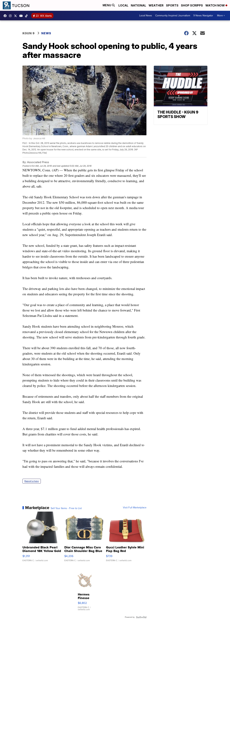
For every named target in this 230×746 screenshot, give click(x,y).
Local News (145, 15)
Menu (107, 5)
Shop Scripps (192, 5)
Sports (172, 5)
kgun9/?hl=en (11, 15)
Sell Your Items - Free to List (66, 508)
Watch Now (215, 5)
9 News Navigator (203, 15)
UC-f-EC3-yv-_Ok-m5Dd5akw (21, 15)
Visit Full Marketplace (134, 507)
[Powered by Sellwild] (141, 617)
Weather (156, 5)
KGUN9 (16, 15)
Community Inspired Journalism (172, 15)
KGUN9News (6, 15)
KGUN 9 (28, 33)
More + (221, 15)
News (46, 33)
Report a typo (31, 481)
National (138, 5)
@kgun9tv (27, 15)
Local (123, 5)
